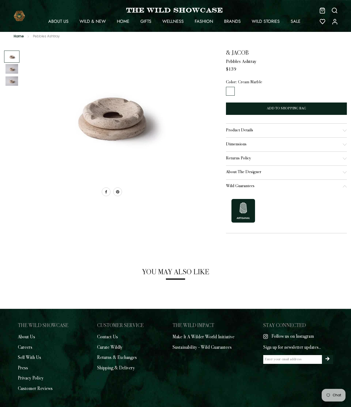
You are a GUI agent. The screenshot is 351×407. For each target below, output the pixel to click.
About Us (58, 21)
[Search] (334, 10)
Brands (232, 21)
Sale (296, 21)
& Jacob (237, 53)
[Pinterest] (117, 191)
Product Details (239, 130)
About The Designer (243, 172)
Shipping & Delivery (116, 368)
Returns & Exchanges (117, 358)
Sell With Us (29, 358)
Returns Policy (238, 158)
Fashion (204, 21)
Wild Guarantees (240, 186)
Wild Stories (266, 21)
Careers (25, 347)
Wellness (173, 21)
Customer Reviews (35, 389)
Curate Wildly (110, 347)
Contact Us (107, 337)
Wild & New (93, 21)
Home (123, 21)
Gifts (145, 21)
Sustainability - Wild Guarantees (202, 347)
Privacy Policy (31, 378)
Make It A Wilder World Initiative (203, 337)
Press (23, 368)
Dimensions (236, 144)
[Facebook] (106, 191)
